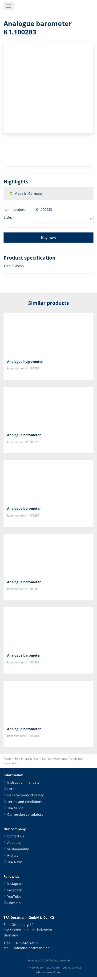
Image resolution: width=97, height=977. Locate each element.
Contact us (15, 836)
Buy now (48, 237)
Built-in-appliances (26, 759)
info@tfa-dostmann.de (31, 948)
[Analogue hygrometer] (48, 334)
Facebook (14, 890)
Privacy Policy (35, 967)
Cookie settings (72, 967)
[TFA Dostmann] (81, 6)
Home (8, 759)
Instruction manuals (23, 782)
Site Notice (53, 967)
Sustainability (18, 849)
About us (14, 842)
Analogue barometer (24, 435)
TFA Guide (15, 808)
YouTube (14, 896)
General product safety (25, 795)
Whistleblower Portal (48, 972)
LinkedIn (14, 903)
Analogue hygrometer (25, 361)
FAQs (11, 789)
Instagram (15, 883)
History (12, 855)
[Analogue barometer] (48, 408)
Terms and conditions (24, 801)
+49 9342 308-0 (26, 942)
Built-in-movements (54, 759)
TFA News (15, 862)
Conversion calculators (25, 814)
